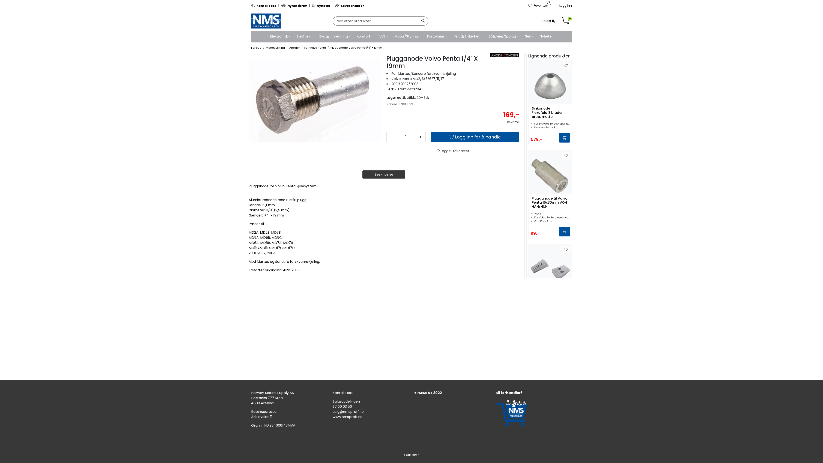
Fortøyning (436, 36)
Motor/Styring (406, 36)
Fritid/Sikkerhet (467, 36)
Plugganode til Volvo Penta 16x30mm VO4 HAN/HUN (550, 202)
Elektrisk (303, 36)
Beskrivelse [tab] (383, 174)
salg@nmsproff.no (348, 411)
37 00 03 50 (342, 406)
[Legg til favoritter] (566, 66)
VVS (382, 36)
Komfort (363, 36)
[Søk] (423, 21)
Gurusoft (411, 454)
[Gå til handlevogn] (566, 22)
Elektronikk (279, 36)
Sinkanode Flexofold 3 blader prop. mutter (547, 112)
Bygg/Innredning (333, 36)
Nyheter (546, 36)
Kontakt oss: (343, 392)
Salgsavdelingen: (346, 401)
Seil (528, 36)
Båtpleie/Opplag (502, 36)
